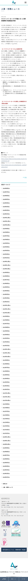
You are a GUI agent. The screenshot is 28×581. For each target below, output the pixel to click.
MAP (8, 505)
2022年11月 (6, 353)
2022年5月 (6, 375)
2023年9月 (6, 316)
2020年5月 (6, 462)
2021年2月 (6, 429)
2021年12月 (6, 393)
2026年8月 (6, 188)
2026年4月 (6, 203)
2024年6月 (6, 283)
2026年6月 (6, 195)
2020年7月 (6, 455)
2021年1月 (6, 433)
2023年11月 (6, 309)
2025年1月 (6, 258)
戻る (25, 177)
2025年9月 (6, 228)
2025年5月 (6, 243)
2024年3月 (6, 294)
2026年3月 (6, 206)
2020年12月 (6, 437)
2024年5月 (6, 287)
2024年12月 (6, 261)
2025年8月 (6, 232)
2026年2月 (6, 210)
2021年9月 (6, 404)
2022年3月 (6, 382)
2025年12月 (6, 217)
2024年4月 (6, 290)
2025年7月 (6, 236)
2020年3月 (6, 470)
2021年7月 (6, 411)
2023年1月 (6, 345)
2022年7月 (6, 367)
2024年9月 (6, 272)
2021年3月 (6, 426)
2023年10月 (6, 312)
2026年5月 (6, 199)
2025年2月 (6, 254)
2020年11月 (6, 440)
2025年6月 (6, 239)
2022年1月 (6, 389)
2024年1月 (6, 301)
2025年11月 (6, 221)
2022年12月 (6, 349)
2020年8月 (6, 451)
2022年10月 (6, 356)
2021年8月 (6, 407)
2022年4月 (6, 378)
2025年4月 (6, 247)
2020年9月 (6, 448)
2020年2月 (6, 473)
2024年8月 (6, 276)
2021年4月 (6, 422)
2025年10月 (6, 225)
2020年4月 (6, 466)
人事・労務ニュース (10, 8)
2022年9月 (6, 360)
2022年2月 (6, 386)
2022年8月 (6, 364)
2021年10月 (6, 400)
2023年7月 (6, 323)
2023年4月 (6, 334)
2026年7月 (6, 192)
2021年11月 (6, 397)
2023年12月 (6, 305)
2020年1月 (6, 477)
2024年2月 (6, 298)
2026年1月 (6, 214)
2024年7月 (6, 279)
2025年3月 (6, 250)
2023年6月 (6, 327)
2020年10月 (6, 444)
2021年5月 (6, 418)
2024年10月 (6, 269)
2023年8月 (6, 320)
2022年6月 (6, 371)
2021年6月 (6, 415)
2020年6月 (6, 459)
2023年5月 (6, 331)
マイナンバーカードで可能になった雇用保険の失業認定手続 (13, 20)
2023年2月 (6, 342)
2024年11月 (6, 265)
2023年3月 (6, 338)
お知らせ (5, 483)
